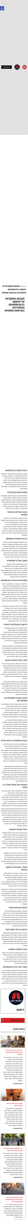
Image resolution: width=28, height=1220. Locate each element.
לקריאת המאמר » (17, 1083)
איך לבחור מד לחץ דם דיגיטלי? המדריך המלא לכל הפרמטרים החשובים (13, 1052)
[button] (2, 8)
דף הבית (23, 286)
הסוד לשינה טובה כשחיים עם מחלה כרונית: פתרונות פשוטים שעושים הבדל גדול (14, 1199)
